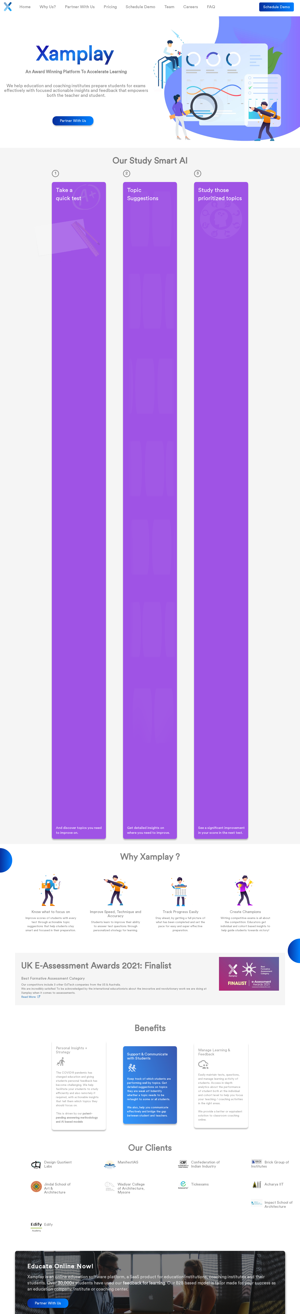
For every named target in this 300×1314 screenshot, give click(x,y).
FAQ (211, 7)
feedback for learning (144, 1283)
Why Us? (48, 7)
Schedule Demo (276, 7)
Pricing (110, 7)
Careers (190, 7)
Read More (29, 997)
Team (169, 7)
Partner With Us (80, 7)
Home (25, 7)
